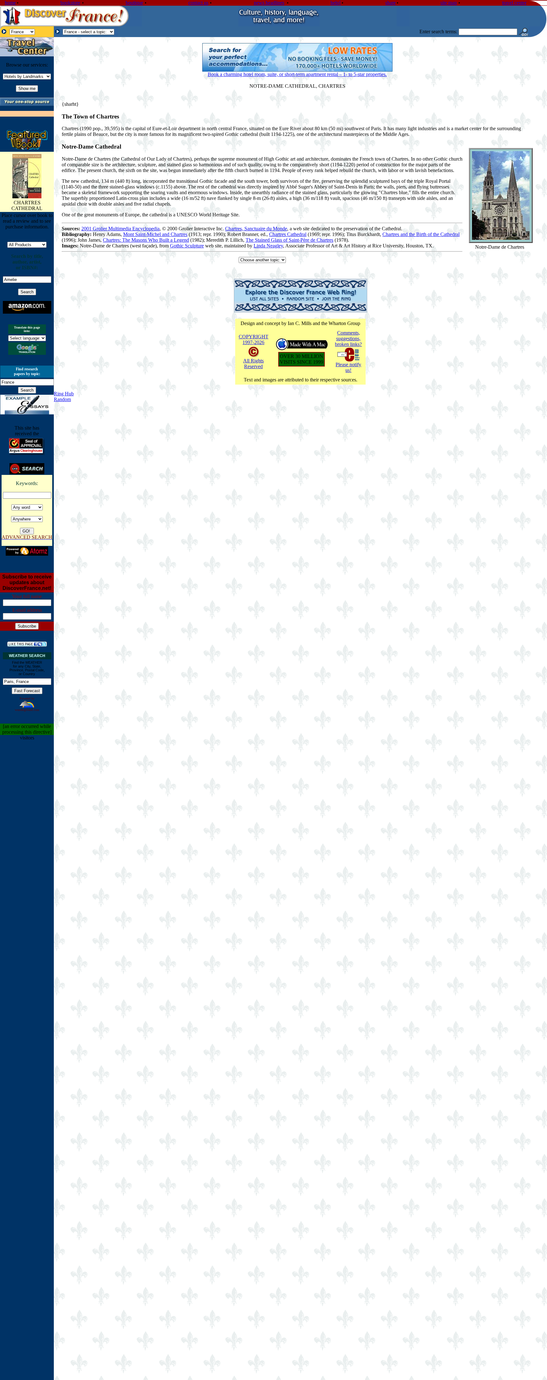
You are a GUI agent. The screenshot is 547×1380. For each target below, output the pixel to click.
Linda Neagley (268, 245)
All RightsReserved (253, 363)
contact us (198, 2)
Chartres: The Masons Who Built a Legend (146, 240)
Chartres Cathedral (287, 234)
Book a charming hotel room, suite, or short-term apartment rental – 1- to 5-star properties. (297, 74)
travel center (514, 2)
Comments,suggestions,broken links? (348, 338)
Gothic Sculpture (187, 245)
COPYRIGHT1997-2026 (253, 339)
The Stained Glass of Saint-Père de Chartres (289, 240)
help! (335, 2)
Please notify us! (348, 367)
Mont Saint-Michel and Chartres (155, 234)
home (10, 2)
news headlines (269, 2)
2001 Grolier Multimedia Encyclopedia (120, 228)
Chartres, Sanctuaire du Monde (256, 228)
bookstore (70, 2)
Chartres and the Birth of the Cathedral (421, 234)
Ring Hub (64, 393)
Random (62, 399)
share (390, 2)
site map (448, 2)
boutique (134, 2)
